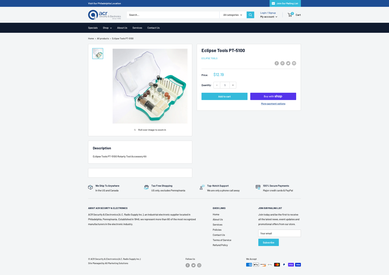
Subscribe (268, 242)
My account (267, 16)
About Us (122, 27)
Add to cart (224, 96)
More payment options (273, 103)
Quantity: (206, 85)
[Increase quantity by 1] (233, 85)
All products (103, 38)
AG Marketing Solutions (116, 263)
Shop (105, 27)
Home (91, 38)
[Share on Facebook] (277, 63)
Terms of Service (222, 239)
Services (137, 27)
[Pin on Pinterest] (282, 63)
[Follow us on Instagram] (199, 265)
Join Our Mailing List (287, 3)
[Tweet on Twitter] (288, 63)
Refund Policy (220, 244)
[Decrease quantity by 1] (217, 85)
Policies (217, 229)
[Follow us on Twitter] (193, 265)
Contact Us (153, 27)
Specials (93, 27)
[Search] (250, 15)
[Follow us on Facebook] (188, 265)
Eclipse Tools (209, 58)
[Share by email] (294, 63)
